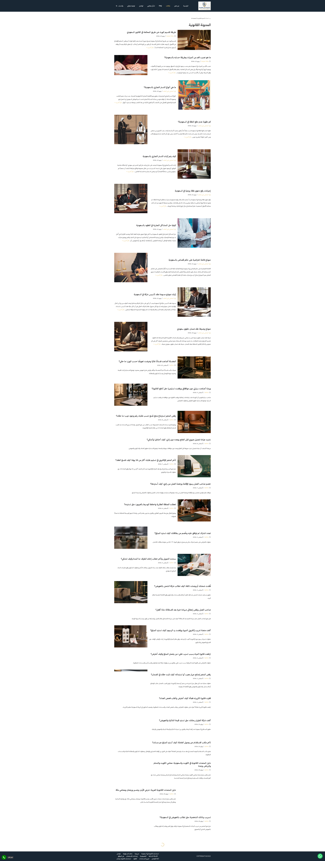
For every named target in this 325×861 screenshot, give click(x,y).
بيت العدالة (208, 18)
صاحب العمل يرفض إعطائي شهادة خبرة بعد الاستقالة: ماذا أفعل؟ (183, 609)
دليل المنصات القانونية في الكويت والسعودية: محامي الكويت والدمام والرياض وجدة (182, 764)
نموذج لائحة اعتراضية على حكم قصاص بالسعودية (190, 259)
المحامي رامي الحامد (168, 91)
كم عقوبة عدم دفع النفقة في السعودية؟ (194, 121)
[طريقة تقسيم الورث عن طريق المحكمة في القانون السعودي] (194, 40)
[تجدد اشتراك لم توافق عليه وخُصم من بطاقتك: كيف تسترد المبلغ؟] (130, 538)
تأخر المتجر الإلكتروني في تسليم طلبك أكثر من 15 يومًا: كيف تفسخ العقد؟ (145, 460)
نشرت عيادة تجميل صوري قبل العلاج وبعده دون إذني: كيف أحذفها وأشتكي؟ (179, 439)
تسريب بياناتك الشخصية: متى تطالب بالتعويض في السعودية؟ (185, 817)
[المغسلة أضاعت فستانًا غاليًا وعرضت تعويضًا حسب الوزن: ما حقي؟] (194, 367)
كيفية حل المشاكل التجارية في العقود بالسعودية (156, 225)
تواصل (141, 6)
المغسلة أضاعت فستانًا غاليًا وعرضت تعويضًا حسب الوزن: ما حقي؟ (147, 361)
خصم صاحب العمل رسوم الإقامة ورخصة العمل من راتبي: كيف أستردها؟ (180, 483)
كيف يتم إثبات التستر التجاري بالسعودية (159, 156)
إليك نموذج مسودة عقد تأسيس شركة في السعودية (155, 294)
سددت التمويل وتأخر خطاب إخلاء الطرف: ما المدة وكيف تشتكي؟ (148, 558)
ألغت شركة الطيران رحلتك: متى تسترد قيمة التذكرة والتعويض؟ (185, 720)
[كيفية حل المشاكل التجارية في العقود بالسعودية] (194, 233)
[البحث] (116, 6)
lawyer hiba (170, 36)
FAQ (160, 6)
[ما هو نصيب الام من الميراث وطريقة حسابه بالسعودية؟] (130, 65)
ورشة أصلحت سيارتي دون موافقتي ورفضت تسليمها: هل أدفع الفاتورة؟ (181, 388)
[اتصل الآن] (4, 857)
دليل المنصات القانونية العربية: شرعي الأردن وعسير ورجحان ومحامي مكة (146, 790)
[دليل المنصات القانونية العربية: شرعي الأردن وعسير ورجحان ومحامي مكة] (194, 796)
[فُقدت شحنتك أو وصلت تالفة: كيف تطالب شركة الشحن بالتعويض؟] (130, 592)
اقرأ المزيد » (149, 47)
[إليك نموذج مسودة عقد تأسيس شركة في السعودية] (194, 302)
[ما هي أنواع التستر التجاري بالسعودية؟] (194, 95)
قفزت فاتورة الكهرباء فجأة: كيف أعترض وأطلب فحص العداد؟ (185, 698)
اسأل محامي (151, 6)
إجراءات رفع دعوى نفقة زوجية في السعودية (193, 190)
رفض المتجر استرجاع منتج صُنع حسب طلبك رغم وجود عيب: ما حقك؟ (146, 415)
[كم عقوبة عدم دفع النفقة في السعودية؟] (130, 129)
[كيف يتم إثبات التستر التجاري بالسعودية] (194, 164)
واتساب (120, 6)
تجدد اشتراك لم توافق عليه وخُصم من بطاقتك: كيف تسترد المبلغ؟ (182, 533)
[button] (320, 856)
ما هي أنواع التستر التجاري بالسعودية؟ (160, 87)
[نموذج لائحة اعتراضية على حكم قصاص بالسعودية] (130, 267)
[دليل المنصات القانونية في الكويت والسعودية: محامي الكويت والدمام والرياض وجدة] (130, 770)
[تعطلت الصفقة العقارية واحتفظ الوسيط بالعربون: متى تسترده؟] (194, 510)
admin (172, 365)
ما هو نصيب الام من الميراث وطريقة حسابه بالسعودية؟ (187, 57)
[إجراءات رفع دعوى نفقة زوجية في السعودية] (130, 198)
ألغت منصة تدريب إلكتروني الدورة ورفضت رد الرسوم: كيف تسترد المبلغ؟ (180, 630)
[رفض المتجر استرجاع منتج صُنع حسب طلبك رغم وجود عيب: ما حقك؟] (194, 422)
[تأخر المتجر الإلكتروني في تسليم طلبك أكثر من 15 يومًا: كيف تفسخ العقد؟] (194, 466)
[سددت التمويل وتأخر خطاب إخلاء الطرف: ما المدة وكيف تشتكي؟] (194, 565)
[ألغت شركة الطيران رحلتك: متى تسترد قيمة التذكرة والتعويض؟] (130, 725)
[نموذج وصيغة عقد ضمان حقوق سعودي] (130, 336)
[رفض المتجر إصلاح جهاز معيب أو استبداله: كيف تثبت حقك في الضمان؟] (130, 681)
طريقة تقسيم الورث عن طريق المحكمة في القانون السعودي (151, 32)
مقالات (168, 6)
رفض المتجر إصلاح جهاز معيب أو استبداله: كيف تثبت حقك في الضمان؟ (181, 674)
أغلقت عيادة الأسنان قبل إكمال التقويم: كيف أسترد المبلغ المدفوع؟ (182, 841)
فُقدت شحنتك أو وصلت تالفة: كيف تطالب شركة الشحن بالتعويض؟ (182, 586)
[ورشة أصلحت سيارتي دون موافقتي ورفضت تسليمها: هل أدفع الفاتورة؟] (130, 395)
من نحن (176, 6)
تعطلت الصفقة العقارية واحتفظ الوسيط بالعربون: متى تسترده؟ (150, 504)
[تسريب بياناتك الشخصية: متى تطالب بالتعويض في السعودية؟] (130, 823)
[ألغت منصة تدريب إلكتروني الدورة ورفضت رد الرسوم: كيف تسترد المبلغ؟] (130, 636)
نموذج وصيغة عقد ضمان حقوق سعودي (194, 328)
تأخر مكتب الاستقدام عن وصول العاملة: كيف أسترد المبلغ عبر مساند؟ (181, 742)
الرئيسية (185, 6)
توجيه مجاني (131, 6)
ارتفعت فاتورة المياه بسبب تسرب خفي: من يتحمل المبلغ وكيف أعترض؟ (181, 654)
